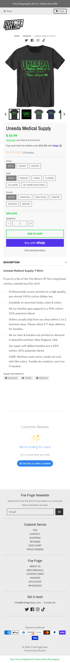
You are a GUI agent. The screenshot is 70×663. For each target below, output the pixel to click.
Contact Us (49, 602)
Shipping (10, 140)
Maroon (12, 204)
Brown (26, 204)
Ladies (22, 166)
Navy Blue (41, 197)
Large (36, 178)
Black (11, 197)
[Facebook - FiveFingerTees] (32, 40)
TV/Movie (27, 36)
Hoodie (35, 166)
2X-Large (13, 185)
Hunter (55, 197)
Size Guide (11, 213)
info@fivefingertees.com (28, 602)
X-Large (49, 178)
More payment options (35, 250)
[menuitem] (14, 114)
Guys (10, 166)
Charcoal (25, 197)
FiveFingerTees (39, 647)
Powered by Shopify (35, 650)
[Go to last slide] (5, 114)
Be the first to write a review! (35, 463)
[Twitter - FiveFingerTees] (26, 40)
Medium (24, 178)
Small (11, 178)
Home (16, 36)
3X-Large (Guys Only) (34, 185)
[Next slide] (64, 114)
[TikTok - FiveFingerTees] (43, 40)
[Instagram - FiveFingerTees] (38, 40)
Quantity (11, 218)
